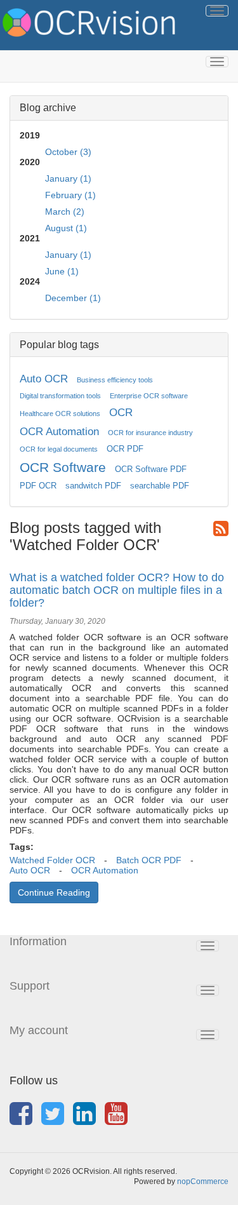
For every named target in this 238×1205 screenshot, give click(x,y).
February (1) (70, 195)
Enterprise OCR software (149, 396)
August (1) (66, 228)
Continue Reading (54, 892)
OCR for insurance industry (150, 432)
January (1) (68, 178)
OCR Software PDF (151, 469)
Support (30, 985)
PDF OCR (38, 485)
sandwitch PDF (93, 485)
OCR (121, 413)
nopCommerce (202, 1181)
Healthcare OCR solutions (60, 413)
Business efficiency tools (115, 380)
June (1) (62, 271)
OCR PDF (125, 449)
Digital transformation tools (60, 396)
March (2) (64, 211)
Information (38, 941)
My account (39, 1030)
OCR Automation (59, 432)
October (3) (68, 152)
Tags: (22, 847)
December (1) (73, 298)
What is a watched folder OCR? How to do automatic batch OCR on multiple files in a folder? (117, 590)
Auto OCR (44, 379)
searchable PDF (159, 485)
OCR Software (63, 467)
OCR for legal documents (59, 449)
